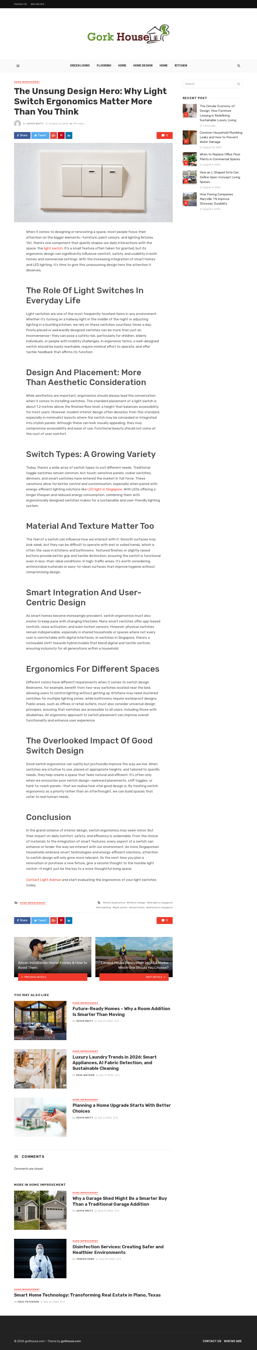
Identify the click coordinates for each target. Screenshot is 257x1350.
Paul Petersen (28, 1301)
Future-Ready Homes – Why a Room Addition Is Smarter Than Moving (121, 1011)
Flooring (104, 65)
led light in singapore (161, 902)
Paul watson (85, 1075)
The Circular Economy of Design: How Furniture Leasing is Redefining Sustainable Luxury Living (218, 113)
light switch (53, 248)
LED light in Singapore (105, 489)
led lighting (104, 907)
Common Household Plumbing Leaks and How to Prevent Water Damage (221, 137)
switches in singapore (160, 907)
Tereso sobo (85, 1259)
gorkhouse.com (71, 1341)
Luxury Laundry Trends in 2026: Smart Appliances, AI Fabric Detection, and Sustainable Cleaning (114, 1063)
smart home (138, 907)
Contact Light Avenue (43, 880)
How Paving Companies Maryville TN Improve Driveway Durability (216, 199)
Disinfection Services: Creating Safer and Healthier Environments (118, 1249)
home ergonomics (115, 902)
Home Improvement (27, 82)
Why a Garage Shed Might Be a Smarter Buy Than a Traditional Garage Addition (119, 1201)
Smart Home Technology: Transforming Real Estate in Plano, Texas (87, 1295)
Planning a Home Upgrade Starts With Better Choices (121, 1108)
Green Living (80, 65)
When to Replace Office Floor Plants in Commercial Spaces (220, 157)
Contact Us (20, 4)
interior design (136, 902)
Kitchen (181, 65)
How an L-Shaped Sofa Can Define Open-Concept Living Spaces (220, 177)
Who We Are (37, 4)
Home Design (143, 65)
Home (122, 65)
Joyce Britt (35, 123)
